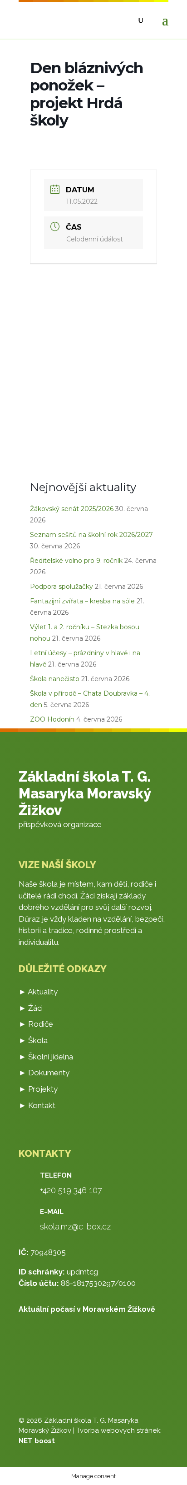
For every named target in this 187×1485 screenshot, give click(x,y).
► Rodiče (36, 1023)
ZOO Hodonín (52, 719)
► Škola (33, 1040)
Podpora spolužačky (61, 586)
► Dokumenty (44, 1072)
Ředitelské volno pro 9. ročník (76, 561)
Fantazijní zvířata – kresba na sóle (82, 601)
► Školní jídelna (46, 1056)
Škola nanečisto (54, 679)
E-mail (52, 1212)
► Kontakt (37, 1105)
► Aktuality (38, 991)
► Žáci (31, 1008)
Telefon (56, 1175)
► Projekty (38, 1089)
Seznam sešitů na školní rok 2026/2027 (91, 535)
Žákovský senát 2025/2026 (71, 509)
